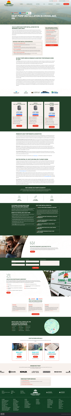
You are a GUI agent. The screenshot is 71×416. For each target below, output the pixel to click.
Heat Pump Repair (15, 405)
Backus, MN (60, 405)
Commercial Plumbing (4, 406)
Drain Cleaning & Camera (5, 401)
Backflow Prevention (4, 402)
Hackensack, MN (28, 327)
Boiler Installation (15, 404)
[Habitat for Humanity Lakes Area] (54, 92)
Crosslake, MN (60, 400)
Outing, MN (13, 330)
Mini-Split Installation (15, 410)
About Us (48, 405)
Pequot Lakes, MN (21, 330)
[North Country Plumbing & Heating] (9, 3)
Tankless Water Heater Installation (6, 407)
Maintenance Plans (49, 404)
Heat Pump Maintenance (16, 406)
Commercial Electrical (50, 401)
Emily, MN (13, 327)
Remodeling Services (4, 404)
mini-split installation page (47, 176)
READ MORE (16, 310)
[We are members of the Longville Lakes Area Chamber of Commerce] (35, 92)
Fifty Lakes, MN (21, 327)
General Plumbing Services (5, 400)
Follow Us (23, 13)
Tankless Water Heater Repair (6, 408)
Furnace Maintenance (16, 401)
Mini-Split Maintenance (16, 409)
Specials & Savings (49, 407)
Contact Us (19, 125)
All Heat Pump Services (25, 380)
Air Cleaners (37, 401)
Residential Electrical (50, 400)
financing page (35, 155)
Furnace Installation (15, 402)
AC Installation (26, 402)
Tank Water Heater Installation (6, 409)
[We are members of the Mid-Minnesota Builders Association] (45, 92)
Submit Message (35, 267)
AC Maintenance (27, 401)
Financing (48, 406)
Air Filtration (37, 400)
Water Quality (3, 405)
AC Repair (26, 400)
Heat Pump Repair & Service (25, 382)
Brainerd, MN (60, 402)
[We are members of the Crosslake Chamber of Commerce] (26, 92)
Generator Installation (50, 402)
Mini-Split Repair (15, 408)
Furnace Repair (15, 400)
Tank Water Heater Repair (5, 410)
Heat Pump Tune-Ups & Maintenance (26, 384)
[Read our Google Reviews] (11, 393)
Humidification (38, 402)
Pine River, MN (28, 330)
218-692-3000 (13, 392)
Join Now (8, 292)
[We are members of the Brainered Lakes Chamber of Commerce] (16, 92)
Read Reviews (16, 13)
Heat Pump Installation (16, 407)
